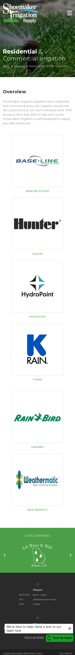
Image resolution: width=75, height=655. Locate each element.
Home (6, 66)
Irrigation (19, 66)
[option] (37, 555)
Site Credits (66, 653)
